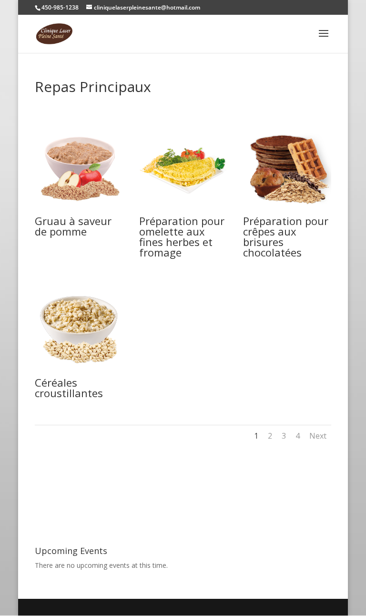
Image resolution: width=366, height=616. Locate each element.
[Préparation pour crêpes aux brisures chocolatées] (287, 210)
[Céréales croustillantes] (79, 372)
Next (317, 436)
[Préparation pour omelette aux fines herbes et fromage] (183, 210)
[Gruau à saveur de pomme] (79, 210)
